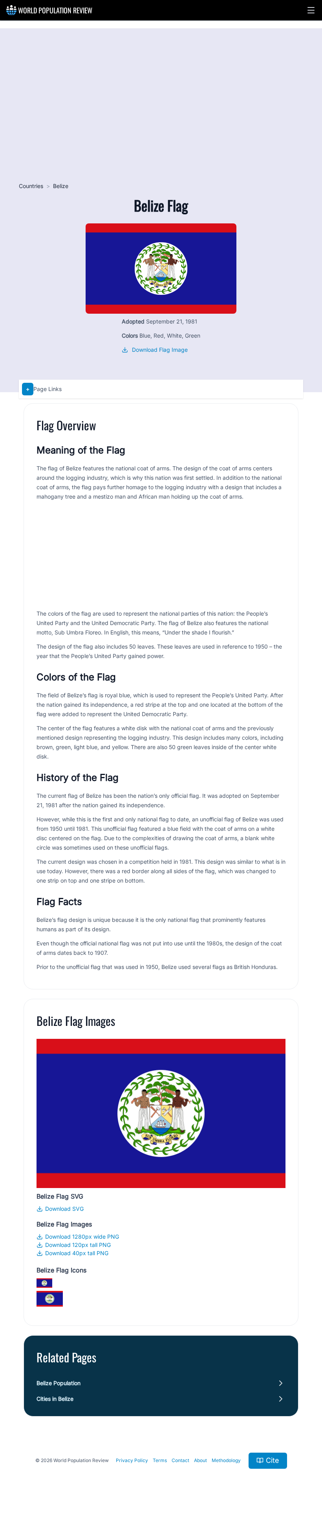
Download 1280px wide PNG (82, 1236)
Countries (31, 186)
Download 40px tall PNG (76, 1253)
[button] (311, 10)
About (200, 1460)
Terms (160, 1460)
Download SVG (64, 1208)
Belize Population (58, 1383)
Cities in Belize (55, 1398)
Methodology (226, 1460)
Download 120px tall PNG (78, 1244)
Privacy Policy (132, 1460)
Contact (180, 1460)
